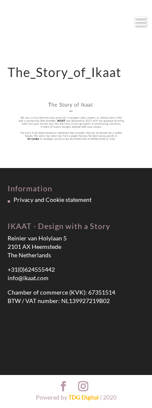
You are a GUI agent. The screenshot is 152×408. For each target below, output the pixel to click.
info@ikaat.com (28, 277)
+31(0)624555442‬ (31, 269)
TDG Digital (83, 397)
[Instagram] (83, 386)
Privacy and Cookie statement (53, 199)
